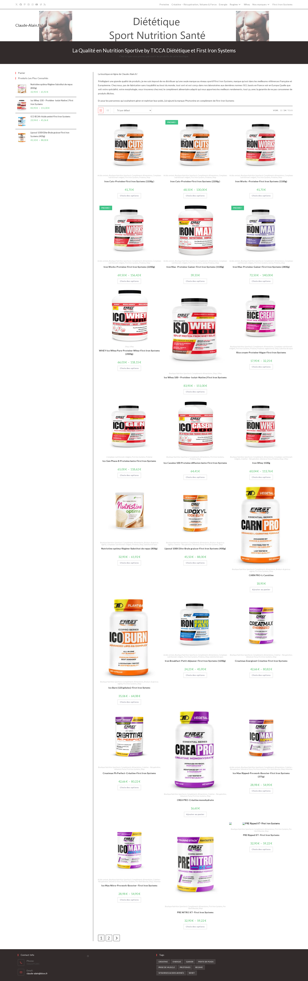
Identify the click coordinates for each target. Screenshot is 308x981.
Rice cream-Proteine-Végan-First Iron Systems (261, 352)
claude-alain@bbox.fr (37, 973)
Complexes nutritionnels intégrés (118, 457)
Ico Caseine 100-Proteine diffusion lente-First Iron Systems (195, 462)
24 (285, 110)
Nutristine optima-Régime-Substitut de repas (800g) (129, 548)
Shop (148, 177)
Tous (290, 110)
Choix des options (129, 195)
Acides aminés (103, 175)
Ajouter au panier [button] (261, 589)
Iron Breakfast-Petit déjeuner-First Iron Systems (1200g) (195, 660)
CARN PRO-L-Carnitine (261, 575)
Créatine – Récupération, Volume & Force (194, 4)
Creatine (163, 961)
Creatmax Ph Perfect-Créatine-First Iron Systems (129, 773)
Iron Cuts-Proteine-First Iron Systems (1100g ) (129, 181)
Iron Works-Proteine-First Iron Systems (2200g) (129, 266)
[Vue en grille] (100, 110)
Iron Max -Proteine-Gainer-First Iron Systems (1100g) (195, 266)
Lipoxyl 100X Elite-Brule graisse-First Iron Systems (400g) (195, 548)
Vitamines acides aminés (171, 973)
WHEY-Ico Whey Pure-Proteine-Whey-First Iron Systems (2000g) (129, 352)
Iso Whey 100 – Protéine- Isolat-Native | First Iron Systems (195, 377)
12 (281, 110)
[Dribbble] (28, 4)
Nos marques (259, 4)
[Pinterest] (24, 4)
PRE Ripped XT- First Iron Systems (261, 835)
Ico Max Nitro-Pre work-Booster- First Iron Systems (129, 885)
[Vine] (41, 4)
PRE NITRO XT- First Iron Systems (195, 912)
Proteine (164, 4)
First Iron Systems (283, 4)
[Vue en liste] (108, 110)
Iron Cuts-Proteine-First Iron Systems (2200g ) (195, 181)
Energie (223, 4)
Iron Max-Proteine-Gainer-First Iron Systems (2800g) (261, 266)
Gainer (204, 263)
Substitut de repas (286, 348)
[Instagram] (32, 4)
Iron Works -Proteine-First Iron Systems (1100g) (261, 181)
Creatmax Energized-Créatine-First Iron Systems (261, 660)
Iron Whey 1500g (261, 462)
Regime (234, 4)
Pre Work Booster (273, 769)
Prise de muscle (166, 967)
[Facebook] (21, 4)
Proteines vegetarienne (265, 348)
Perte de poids (205, 961)
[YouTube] (36, 4)
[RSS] (45, 4)
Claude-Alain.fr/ (29, 25)
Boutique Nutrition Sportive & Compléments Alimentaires (130, 175)
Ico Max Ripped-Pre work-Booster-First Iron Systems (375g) (261, 775)
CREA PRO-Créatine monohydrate (195, 800)
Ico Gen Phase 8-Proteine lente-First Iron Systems (129, 461)
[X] (17, 4)
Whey (247, 4)
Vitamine (288, 769)
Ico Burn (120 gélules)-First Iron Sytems (129, 687)
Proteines (185, 967)
